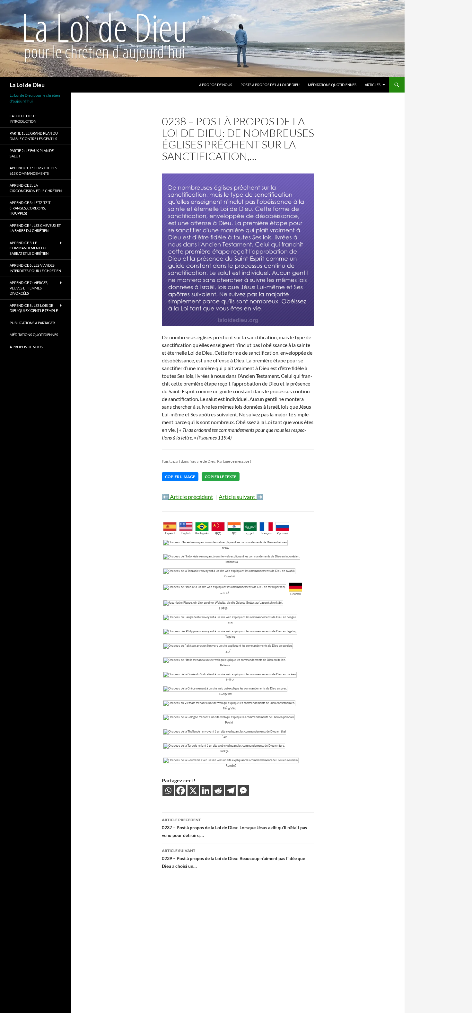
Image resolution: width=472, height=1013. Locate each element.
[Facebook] (180, 790)
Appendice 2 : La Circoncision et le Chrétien (36, 188)
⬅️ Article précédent (187, 496)
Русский (282, 533)
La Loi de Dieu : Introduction (23, 118)
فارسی (224, 592)
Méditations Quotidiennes (332, 85)
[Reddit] (218, 790)
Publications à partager (32, 323)
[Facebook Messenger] (243, 790)
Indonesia (231, 562)
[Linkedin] (205, 790)
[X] (193, 790)
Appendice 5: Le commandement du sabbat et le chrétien (29, 248)
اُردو (228, 651)
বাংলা (230, 622)
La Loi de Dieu (27, 84)
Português (202, 533)
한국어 (230, 679)
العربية (250, 533)
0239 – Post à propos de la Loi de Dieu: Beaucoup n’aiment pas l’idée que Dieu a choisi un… (233, 858)
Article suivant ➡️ (241, 496)
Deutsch (295, 594)
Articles (372, 85)
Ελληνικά (225, 694)
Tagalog (230, 636)
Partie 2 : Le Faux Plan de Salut (32, 153)
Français (266, 533)
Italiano (225, 665)
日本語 (223, 608)
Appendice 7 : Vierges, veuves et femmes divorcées (29, 287)
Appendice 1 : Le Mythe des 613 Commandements (33, 170)
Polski (229, 722)
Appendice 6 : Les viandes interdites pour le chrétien (35, 268)
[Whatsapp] (168, 790)
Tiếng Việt (229, 708)
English (185, 533)
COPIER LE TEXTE (220, 476)
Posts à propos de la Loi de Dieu (270, 85)
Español (170, 533)
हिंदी (234, 533)
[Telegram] (230, 790)
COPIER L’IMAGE (180, 476)
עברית (225, 547)
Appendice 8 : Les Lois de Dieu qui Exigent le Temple (34, 308)
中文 (218, 533)
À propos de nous (215, 85)
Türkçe (224, 751)
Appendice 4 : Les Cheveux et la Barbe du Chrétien (35, 228)
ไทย (224, 737)
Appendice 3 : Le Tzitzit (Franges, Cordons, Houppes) (30, 207)
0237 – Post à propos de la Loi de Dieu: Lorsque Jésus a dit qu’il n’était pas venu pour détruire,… (234, 827)
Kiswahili (229, 576)
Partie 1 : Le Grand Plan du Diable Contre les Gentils (34, 136)
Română (231, 765)
